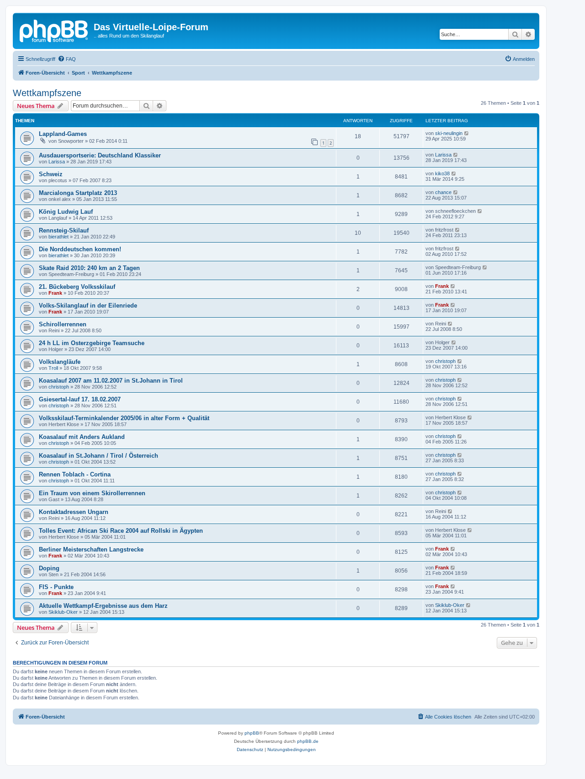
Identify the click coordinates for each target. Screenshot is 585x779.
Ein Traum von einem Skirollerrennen (92, 493)
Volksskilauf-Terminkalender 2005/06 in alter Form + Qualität (124, 418)
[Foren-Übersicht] (54, 29)
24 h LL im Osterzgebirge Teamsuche (91, 343)
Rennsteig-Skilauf (64, 230)
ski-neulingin (449, 133)
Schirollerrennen (62, 324)
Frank (55, 293)
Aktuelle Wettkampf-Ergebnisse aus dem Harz (103, 605)
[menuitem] (67, 59)
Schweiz (51, 174)
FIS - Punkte (56, 587)
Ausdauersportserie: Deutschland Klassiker (100, 155)
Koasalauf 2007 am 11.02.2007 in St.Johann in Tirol (111, 380)
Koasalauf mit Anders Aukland (82, 436)
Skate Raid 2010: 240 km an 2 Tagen (89, 268)
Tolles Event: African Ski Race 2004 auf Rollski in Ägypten (121, 530)
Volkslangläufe (59, 361)
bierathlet (58, 236)
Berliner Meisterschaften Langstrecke (91, 549)
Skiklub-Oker (63, 612)
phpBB (252, 733)
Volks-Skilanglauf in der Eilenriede (88, 305)
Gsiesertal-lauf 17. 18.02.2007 (80, 399)
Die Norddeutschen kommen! (80, 249)
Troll (53, 368)
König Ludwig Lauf (66, 211)
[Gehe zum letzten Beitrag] (467, 133)
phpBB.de (308, 741)
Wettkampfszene (47, 93)
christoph (445, 361)
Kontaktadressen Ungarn (73, 512)
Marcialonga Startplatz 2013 (78, 192)
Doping (49, 568)
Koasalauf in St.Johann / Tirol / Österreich (98, 455)
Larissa (56, 161)
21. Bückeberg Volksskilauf (77, 286)
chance (443, 192)
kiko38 (442, 173)
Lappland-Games (63, 133)
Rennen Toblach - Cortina (75, 474)
